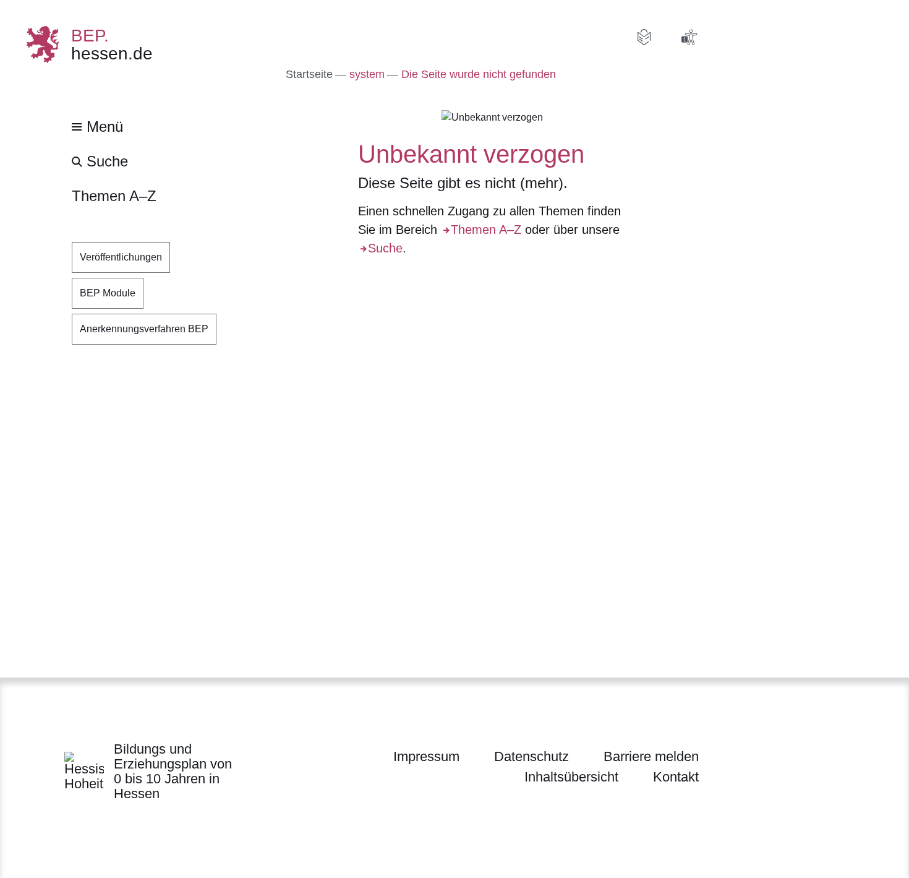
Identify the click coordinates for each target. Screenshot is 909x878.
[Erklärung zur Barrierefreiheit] (689, 37)
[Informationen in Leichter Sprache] (644, 37)
